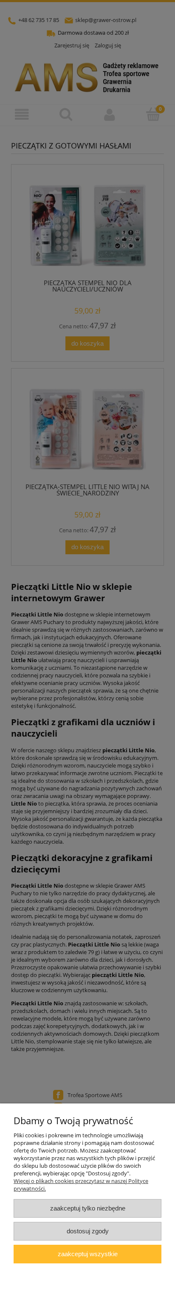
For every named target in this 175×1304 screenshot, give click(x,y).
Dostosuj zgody (88, 1231)
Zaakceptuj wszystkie (88, 1253)
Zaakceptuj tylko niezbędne (87, 1208)
